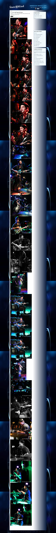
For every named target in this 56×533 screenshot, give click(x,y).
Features (19, 531)
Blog (25, 531)
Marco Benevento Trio (37, 59)
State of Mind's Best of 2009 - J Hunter (38, 61)
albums (36, 7)
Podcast (28, 531)
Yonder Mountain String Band (38, 34)
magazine (45, 7)
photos (43, 7)
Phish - (36, 45)
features (32, 7)
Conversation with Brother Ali (38, 55)
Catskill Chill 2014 (37, 37)
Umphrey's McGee (37, 41)
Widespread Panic (37, 44)
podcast (40, 7)
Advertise (31, 531)
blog (33, 7)
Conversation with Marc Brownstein (39, 62)
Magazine (37, 531)
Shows (21, 531)
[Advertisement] (28, 2)
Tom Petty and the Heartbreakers (38, 58)
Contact (40, 531)
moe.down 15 (36, 38)
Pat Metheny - (37, 54)
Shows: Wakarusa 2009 (36, 14)
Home (16, 531)
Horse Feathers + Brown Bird (38, 50)
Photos (23, 531)
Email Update (34, 531)
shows (38, 7)
